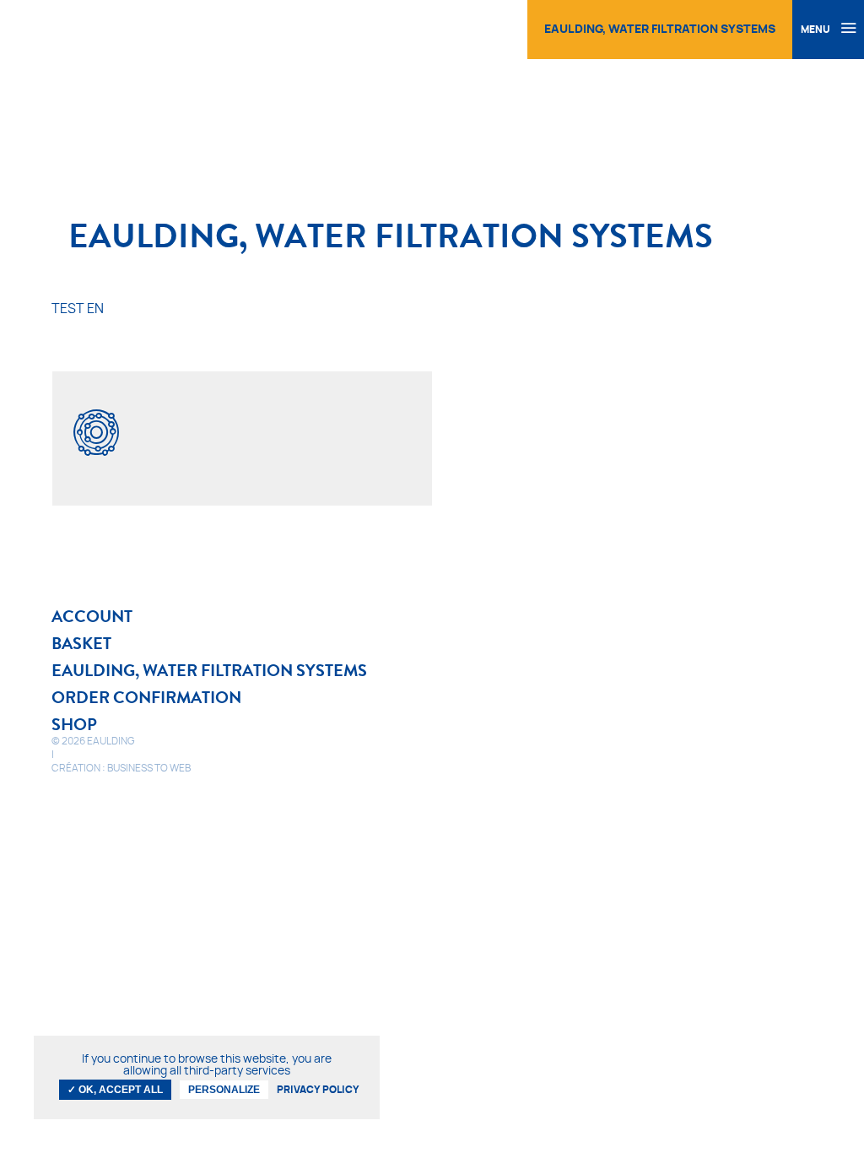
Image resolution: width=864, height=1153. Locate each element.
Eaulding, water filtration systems (209, 670)
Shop (74, 724)
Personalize (224, 1090)
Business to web (149, 768)
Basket (81, 643)
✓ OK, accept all (115, 1090)
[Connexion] (457, 26)
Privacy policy (318, 1090)
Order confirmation (146, 697)
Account (91, 616)
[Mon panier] (497, 26)
